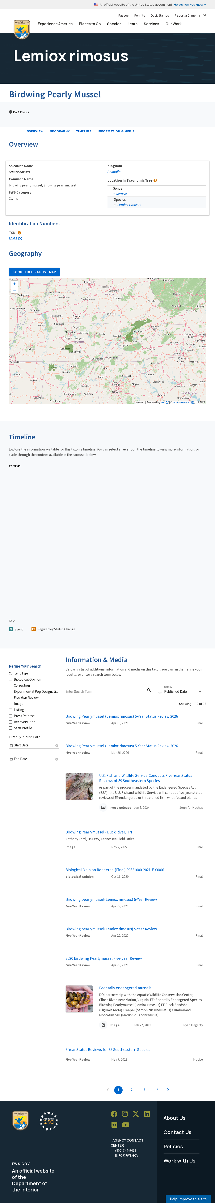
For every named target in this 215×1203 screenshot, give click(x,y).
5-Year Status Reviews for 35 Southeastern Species (108, 1049)
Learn (133, 23)
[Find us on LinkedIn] (148, 1114)
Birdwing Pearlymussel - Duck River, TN (99, 832)
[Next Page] (168, 1090)
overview (35, 131)
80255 (13, 238)
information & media (116, 131)
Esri (163, 402)
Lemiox (121, 193)
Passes (123, 15)
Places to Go (90, 23)
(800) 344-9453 (125, 1150)
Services (151, 23)
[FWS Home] (21, 30)
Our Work (173, 23)
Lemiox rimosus (129, 204)
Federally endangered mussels (125, 987)
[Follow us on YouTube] (127, 1125)
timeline (84, 131)
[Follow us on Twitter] (137, 1114)
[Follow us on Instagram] (126, 1114)
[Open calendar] (11, 745)
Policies (173, 1146)
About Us (175, 1117)
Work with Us (179, 1160)
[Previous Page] (108, 1090)
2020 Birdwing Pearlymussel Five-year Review (104, 958)
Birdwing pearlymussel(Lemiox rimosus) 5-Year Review (111, 899)
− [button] (14, 290)
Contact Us (177, 1132)
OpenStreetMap (181, 402)
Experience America (55, 23)
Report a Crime (185, 15)
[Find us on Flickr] (115, 1125)
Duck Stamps (160, 15)
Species (114, 23)
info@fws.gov (126, 1155)
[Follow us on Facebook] (115, 1114)
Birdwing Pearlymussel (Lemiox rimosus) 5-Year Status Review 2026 (122, 716)
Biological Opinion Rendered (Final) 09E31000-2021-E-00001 (115, 869)
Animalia (114, 171)
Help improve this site (188, 1198)
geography (60, 131)
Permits (139, 15)
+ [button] (14, 283)
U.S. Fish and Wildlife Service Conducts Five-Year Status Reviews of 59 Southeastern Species (145, 778)
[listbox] (183, 692)
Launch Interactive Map (34, 272)
